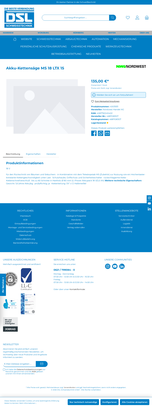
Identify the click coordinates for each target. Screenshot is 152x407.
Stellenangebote (126, 210)
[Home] (16, 39)
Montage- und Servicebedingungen (25, 227)
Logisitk (126, 223)
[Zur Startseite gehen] (19, 17)
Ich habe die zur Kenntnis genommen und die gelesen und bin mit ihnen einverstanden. (25, 371)
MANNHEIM (8, 33)
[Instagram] (107, 266)
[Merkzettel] (128, 18)
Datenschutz (25, 235)
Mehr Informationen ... (28, 403)
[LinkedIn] (122, 266)
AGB (25, 220)
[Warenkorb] (146, 18)
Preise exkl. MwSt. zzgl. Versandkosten (106, 88)
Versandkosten (70, 387)
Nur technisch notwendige (83, 402)
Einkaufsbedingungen (25, 223)
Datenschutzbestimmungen (29, 369)
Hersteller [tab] (51, 154)
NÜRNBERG (78, 33)
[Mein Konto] (137, 18)
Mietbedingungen (25, 231)
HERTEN (111, 33)
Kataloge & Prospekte (76, 216)
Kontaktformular (77, 289)
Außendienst (127, 220)
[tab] (13, 154)
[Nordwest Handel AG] (131, 69)
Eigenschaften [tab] (33, 154)
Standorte (76, 220)
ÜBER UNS (144, 33)
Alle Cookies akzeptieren (134, 402)
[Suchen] (112, 18)
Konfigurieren (109, 402)
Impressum (25, 216)
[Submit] (42, 364)
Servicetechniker (127, 216)
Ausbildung (126, 231)
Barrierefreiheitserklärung (25, 243)
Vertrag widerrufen (76, 227)
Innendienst (127, 227)
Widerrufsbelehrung (25, 239)
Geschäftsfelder (76, 223)
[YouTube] (114, 266)
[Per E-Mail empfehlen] (107, 133)
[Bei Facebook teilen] (94, 133)
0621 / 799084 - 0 (64, 269)
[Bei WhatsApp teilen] (100, 133)
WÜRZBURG (43, 33)
